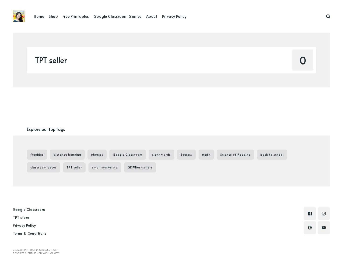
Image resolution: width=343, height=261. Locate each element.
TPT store (21, 217)
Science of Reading (235, 154)
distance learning (67, 154)
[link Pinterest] (310, 227)
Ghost (54, 253)
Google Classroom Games (117, 16)
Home (39, 16)
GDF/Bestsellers (140, 167)
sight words (161, 154)
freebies (37, 154)
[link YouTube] (324, 227)
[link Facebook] (310, 213)
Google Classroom (127, 154)
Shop (53, 16)
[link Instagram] (324, 213)
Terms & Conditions (29, 233)
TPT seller (74, 167)
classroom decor (43, 167)
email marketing (105, 167)
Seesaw (186, 154)
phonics (97, 154)
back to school (272, 154)
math (206, 154)
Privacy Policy (174, 16)
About (152, 16)
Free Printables (76, 16)
